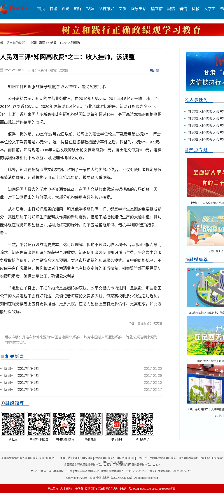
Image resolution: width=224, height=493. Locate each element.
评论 (66, 9)
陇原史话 (139, 9)
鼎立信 (157, 9)
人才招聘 (65, 488)
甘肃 (53, 9)
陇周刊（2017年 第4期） (23, 375)
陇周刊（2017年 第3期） (23, 368)
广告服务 (78, 488)
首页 (41, 9)
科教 (196, 9)
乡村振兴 (106, 9)
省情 (183, 9)
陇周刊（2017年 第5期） (23, 382)
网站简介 (53, 488)
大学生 (210, 9)
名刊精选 (74, 43)
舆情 (171, 9)
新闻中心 (56, 43)
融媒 (78, 9)
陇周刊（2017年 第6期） (23, 389)
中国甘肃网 (37, 43)
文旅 (122, 9)
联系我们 (90, 488)
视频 (90, 9)
